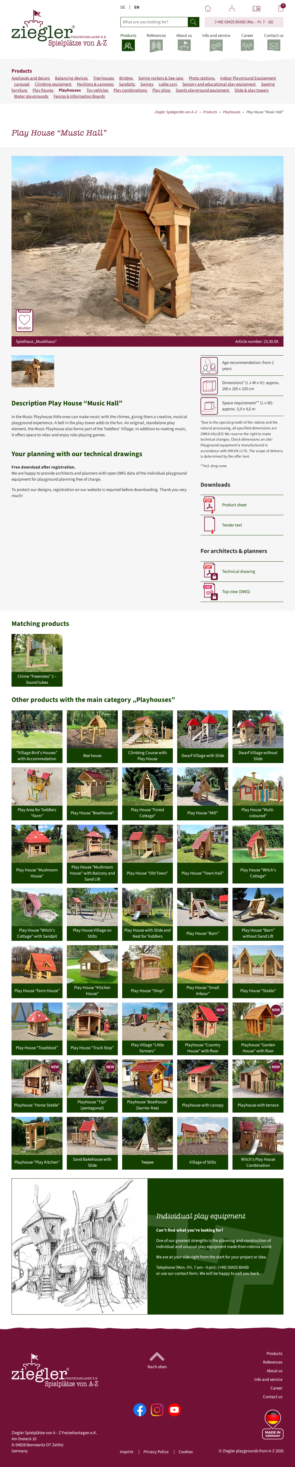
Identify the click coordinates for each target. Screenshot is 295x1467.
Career (276, 1388)
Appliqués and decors (31, 78)
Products (210, 112)
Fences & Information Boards (79, 96)
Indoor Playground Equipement (248, 78)
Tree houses (104, 78)
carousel (22, 84)
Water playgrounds (31, 96)
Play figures (43, 90)
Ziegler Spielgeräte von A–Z (176, 112)
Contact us (272, 1397)
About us (274, 1371)
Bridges (126, 78)
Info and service (268, 1380)
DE (122, 7)
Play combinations (131, 90)
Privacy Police (156, 1452)
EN (136, 7)
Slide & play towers (251, 90)
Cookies (186, 1452)
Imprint (126, 1452)
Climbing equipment (53, 84)
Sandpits (127, 84)
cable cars (168, 84)
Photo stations (202, 78)
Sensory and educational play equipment (219, 84)
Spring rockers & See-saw (161, 78)
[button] (33, 371)
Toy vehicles (97, 90)
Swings (147, 84)
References (272, 1362)
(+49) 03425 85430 (230, 22)
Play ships (161, 90)
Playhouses (70, 90)
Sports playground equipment (203, 90)
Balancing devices (71, 78)
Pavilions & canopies (95, 84)
